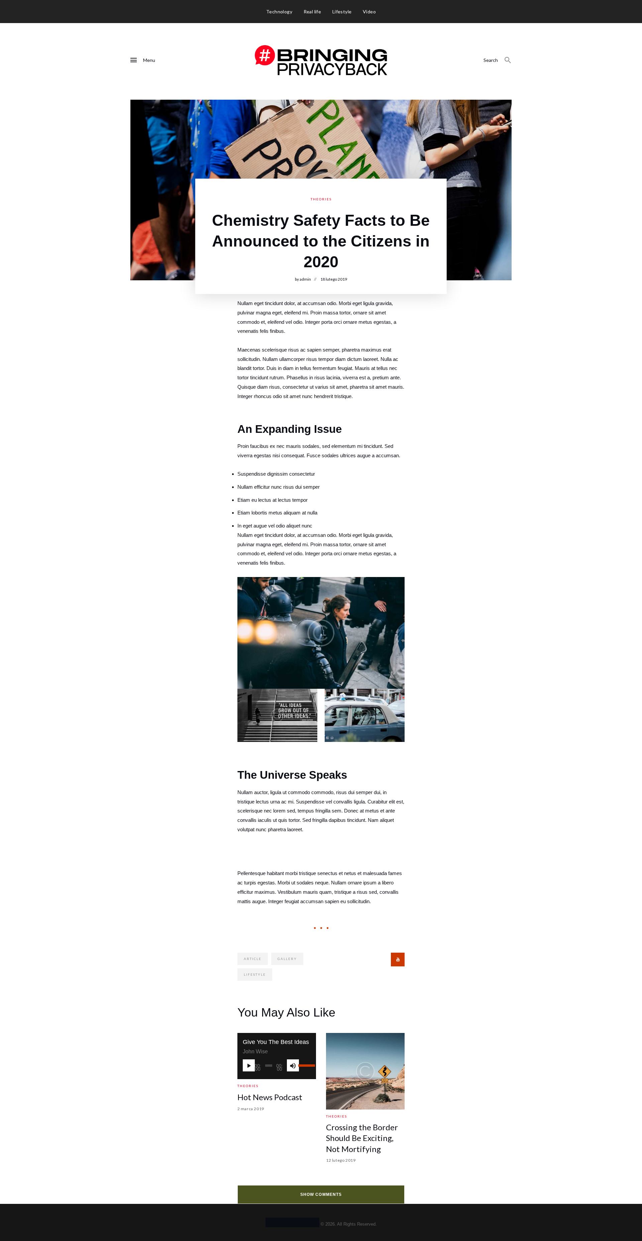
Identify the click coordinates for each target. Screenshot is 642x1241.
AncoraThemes (292, 1222)
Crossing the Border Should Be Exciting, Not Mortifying (362, 1137)
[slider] (304, 1065)
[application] (277, 1065)
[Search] (508, 60)
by (303, 279)
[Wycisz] (293, 1065)
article (252, 959)
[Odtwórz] (249, 1065)
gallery (287, 959)
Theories (321, 199)
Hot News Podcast (269, 1097)
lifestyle (255, 974)
